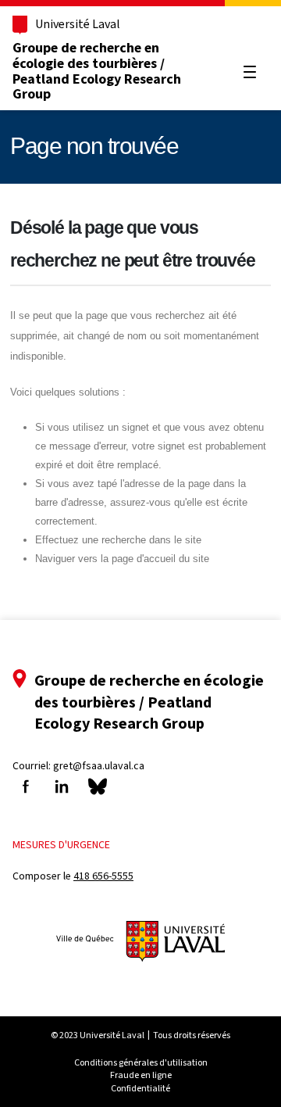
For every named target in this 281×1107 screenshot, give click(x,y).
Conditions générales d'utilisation (141, 1062)
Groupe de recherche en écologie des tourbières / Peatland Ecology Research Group (96, 70)
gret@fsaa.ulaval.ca (98, 765)
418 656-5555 (103, 876)
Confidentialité (140, 1088)
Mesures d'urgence (61, 844)
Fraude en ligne (141, 1075)
